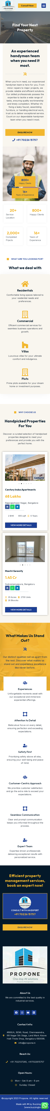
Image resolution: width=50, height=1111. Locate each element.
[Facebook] (16, 1012)
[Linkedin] (33, 1012)
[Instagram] (22, 1012)
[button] (43, 5)
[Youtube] (28, 1012)
